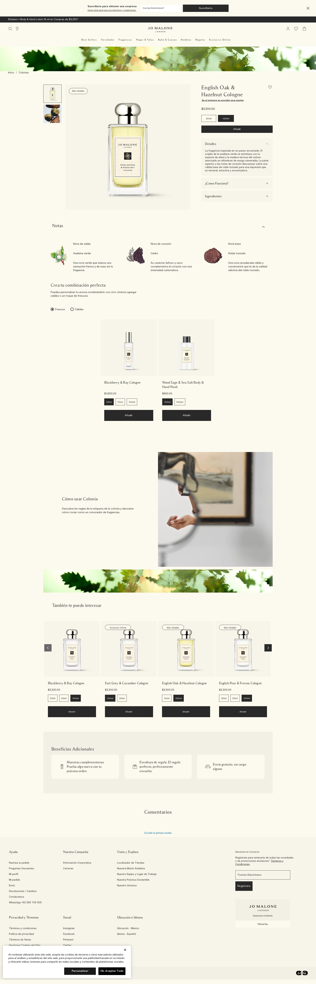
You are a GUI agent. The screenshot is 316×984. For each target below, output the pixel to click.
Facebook (68, 934)
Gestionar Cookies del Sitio (24, 945)
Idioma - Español (126, 934)
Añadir (237, 129)
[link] (129, 348)
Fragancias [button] (125, 40)
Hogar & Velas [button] (145, 40)
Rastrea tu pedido (19, 863)
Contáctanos (16, 897)
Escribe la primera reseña (158, 833)
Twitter (67, 945)
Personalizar (80, 971)
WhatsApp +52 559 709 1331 (25, 902)
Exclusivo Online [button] (220, 40)
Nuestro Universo (127, 885)
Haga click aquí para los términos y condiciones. (112, 10)
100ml (226, 118)
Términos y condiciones (23, 928)
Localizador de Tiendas (130, 863)
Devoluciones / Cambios (23, 891)
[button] (308, 8)
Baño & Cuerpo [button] (167, 40)
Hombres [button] (186, 40)
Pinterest (68, 939)
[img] (288, 29)
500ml (179, 402)
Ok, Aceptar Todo (111, 971)
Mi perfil (13, 874)
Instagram (69, 928)
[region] (67, 962)
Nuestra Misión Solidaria (131, 868)
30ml (209, 118)
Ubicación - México (128, 928)
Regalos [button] (200, 40)
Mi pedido (14, 880)
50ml (120, 402)
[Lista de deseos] (270, 87)
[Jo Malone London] (160, 29)
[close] (307, 8)
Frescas (60, 309)
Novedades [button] (107, 40)
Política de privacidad (21, 934)
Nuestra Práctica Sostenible (133, 880)
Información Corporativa (77, 863)
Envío (12, 885)
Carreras (68, 868)
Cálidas (79, 309)
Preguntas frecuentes (21, 868)
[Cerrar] (125, 950)
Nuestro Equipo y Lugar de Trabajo (137, 874)
